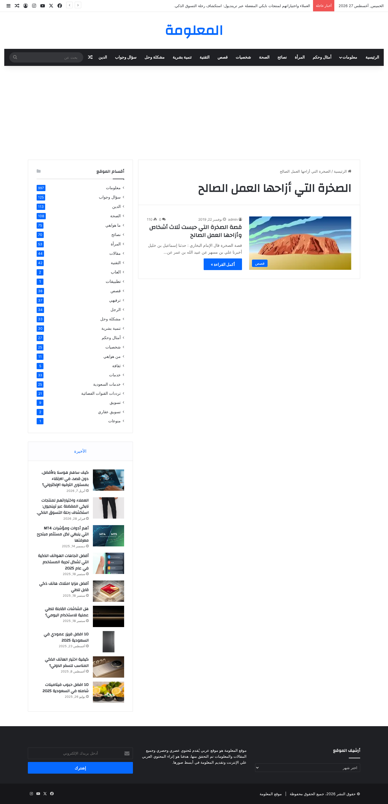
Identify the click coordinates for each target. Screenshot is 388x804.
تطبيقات (113, 281)
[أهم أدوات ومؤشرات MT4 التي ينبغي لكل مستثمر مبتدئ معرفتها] (108, 535)
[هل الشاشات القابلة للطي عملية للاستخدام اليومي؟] (108, 616)
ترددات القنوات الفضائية (101, 393)
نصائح (282, 57)
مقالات (115, 253)
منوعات (114, 421)
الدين (103, 57)
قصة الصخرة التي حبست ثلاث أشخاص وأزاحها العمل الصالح (195, 231)
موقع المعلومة (271, 794)
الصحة (264, 57)
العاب (116, 272)
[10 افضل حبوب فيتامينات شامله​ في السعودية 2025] (108, 692)
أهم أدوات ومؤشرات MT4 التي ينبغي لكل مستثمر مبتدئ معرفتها (63, 534)
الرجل (115, 309)
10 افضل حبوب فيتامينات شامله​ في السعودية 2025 (66, 688)
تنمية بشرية (182, 57)
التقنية (205, 57)
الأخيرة (80, 451)
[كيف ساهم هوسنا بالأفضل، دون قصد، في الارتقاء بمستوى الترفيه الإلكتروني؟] (108, 480)
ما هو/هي (113, 225)
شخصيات (243, 57)
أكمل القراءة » (223, 264)
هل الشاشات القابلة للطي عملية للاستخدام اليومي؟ (67, 612)
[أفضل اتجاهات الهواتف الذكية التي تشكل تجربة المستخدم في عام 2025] (108, 563)
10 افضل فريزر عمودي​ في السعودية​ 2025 (66, 637)
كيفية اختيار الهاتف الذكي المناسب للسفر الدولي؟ (67, 662)
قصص (223, 57)
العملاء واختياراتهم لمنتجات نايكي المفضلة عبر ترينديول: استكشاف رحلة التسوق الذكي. (242, 5)
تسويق (115, 402)
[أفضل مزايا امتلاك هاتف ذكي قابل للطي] (108, 591)
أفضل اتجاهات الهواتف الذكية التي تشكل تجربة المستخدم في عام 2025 (63, 562)
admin (233, 219)
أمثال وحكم (322, 57)
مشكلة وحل (155, 57)
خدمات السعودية (107, 384)
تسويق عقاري (109, 411)
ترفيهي (115, 300)
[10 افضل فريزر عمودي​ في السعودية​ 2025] (108, 641)
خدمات (115, 375)
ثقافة (116, 365)
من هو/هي (112, 356)
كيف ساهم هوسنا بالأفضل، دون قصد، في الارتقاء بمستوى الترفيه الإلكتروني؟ (65, 478)
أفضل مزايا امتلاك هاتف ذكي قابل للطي (64, 587)
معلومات (350, 57)
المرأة (300, 57)
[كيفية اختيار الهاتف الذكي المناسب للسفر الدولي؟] (108, 667)
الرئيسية (372, 57)
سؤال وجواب (126, 57)
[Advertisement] (194, 111)
